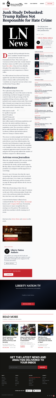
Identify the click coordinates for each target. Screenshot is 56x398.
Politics (16, 377)
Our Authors (4, 378)
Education (17, 383)
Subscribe (42, 367)
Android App (44, 383)
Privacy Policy (4, 383)
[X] (47, 395)
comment (24, 219)
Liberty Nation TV (32, 378)
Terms (3, 385)
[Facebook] (49, 395)
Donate (43, 378)
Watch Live (31, 380)
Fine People (17, 202)
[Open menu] (3, 3)
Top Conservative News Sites (34, 377)
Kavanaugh (28, 202)
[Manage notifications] (54, 396)
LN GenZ (30, 383)
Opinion (16, 378)
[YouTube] (51, 395)
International (31, 385)
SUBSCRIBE (49, 3)
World (16, 380)
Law (16, 385)
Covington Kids (14, 204)
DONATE (42, 3)
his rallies (9, 66)
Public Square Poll (45, 380)
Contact (3, 380)
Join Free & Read (11, 238)
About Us (3, 377)
